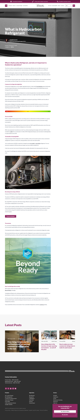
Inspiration (31, 392)
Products (10, 5)
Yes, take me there (65, 411)
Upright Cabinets (8, 404)
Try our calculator (10, 216)
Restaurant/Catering (57, 400)
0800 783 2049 (15, 379)
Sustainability (54, 5)
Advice (12, 47)
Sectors (14, 5)
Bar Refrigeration (8, 397)
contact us (42, 304)
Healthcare (55, 397)
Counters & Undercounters (11, 398)
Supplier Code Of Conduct (34, 410)
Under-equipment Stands (10, 403)
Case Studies (25, 5)
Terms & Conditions (44, 410)
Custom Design (19, 5)
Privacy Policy (8, 410)
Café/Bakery (32, 398)
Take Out (55, 403)
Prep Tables (7, 401)
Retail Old (55, 401)
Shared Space (32, 403)
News (59, 5)
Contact (62, 5)
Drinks (54, 398)
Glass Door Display (9, 400)
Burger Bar (31, 397)
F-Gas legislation (39, 86)
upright (32, 143)
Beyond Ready (8, 290)
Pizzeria (31, 401)
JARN (11, 131)
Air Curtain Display (9, 395)
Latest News (54, 341)
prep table (38, 143)
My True (50, 5)
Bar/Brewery (32, 395)
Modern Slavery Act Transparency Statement (19, 410)
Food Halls (31, 400)
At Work (55, 395)
